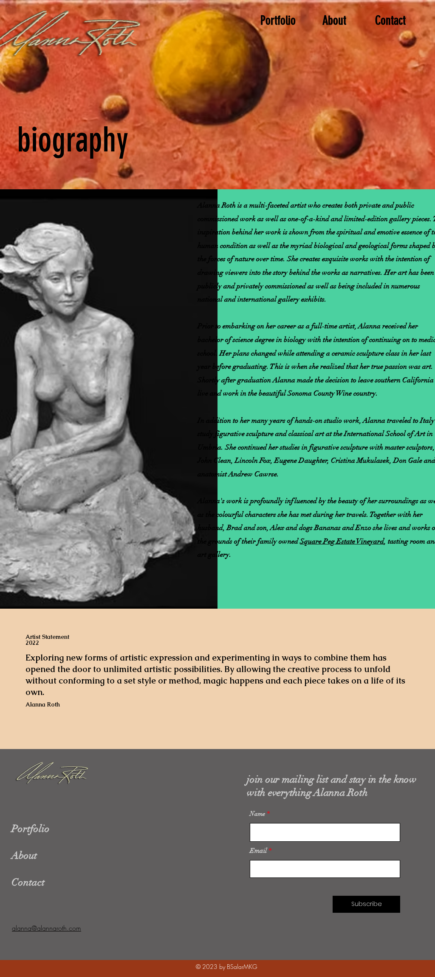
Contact (28, 882)
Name (257, 814)
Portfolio (30, 828)
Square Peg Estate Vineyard (342, 541)
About (24, 855)
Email (258, 850)
